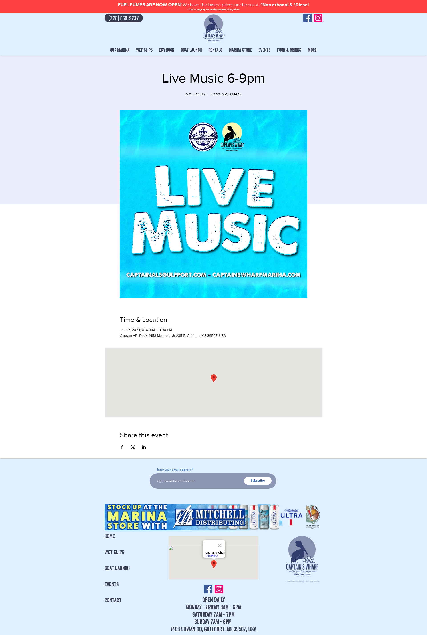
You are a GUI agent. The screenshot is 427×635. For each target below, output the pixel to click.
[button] (120, 50)
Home (110, 536)
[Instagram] (318, 18)
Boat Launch (117, 568)
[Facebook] (307, 18)
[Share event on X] (133, 447)
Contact (113, 600)
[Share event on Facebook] (122, 447)
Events (112, 584)
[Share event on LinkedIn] (144, 447)
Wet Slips (114, 552)
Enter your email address (173, 469)
